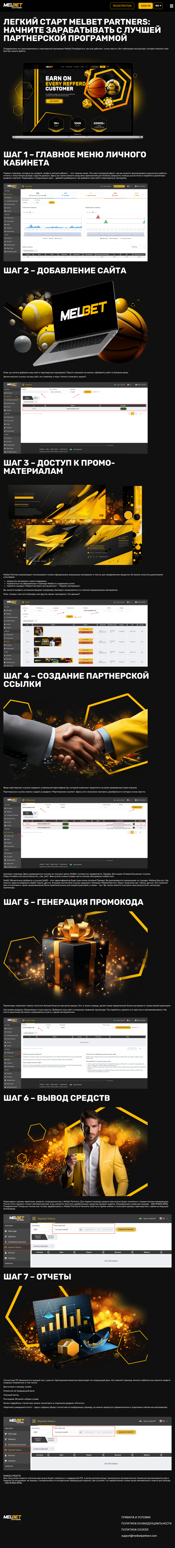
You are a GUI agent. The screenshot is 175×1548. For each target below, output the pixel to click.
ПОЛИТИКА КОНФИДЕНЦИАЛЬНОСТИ (146, 1523)
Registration (122, 5)
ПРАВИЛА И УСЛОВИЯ (136, 1517)
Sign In (145, 5)
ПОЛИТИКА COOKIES (135, 1529)
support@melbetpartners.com (139, 1535)
